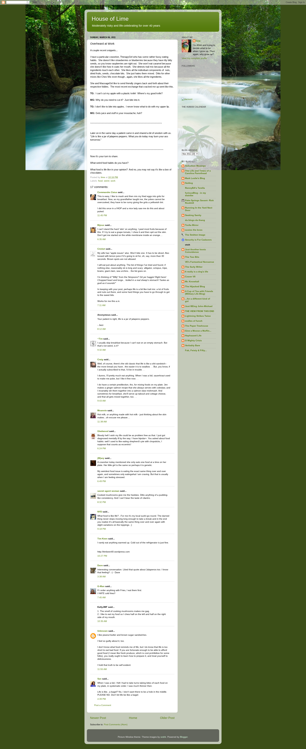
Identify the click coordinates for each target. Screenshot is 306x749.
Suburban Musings (195, 166)
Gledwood (103, 431)
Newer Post (98, 718)
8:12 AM (101, 329)
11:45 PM (102, 215)
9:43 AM (101, 401)
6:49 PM (101, 481)
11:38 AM (102, 421)
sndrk (163, 737)
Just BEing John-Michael (198, 306)
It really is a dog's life (196, 271)
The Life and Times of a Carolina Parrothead (198, 172)
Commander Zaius (107, 192)
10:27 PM (102, 556)
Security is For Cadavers (198, 240)
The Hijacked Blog (195, 286)
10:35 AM (102, 621)
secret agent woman (108, 491)
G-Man (101, 586)
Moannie (102, 410)
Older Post (167, 718)
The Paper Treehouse (196, 326)
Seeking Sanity (193, 215)
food (100, 181)
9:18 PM (101, 529)
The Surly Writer (193, 267)
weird (106, 181)
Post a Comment (102, 705)
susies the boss (193, 230)
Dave (100, 565)
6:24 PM (101, 448)
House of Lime (110, 18)
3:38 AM (101, 576)
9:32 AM (101, 350)
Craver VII (190, 276)
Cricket (101, 249)
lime (198, 41)
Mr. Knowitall (192, 281)
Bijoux (100, 225)
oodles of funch (193, 321)
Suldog (189, 183)
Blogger (184, 737)
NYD (99, 512)
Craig (100, 359)
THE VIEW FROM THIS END (199, 311)
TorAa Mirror (191, 225)
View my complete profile (194, 58)
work (113, 181)
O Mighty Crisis (193, 340)
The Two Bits (192, 257)
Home (133, 718)
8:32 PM (101, 502)
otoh (187, 245)
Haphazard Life (193, 335)
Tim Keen (102, 538)
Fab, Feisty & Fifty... (196, 350)
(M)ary (100, 458)
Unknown (102, 631)
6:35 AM (101, 239)
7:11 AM (101, 305)
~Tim (100, 339)
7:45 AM (101, 597)
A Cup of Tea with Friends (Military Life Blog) (199, 292)
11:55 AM (102, 669)
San (99, 679)
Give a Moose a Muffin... (198, 331)
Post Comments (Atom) (115, 724)
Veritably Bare (192, 345)
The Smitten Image (195, 235)
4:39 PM (101, 699)
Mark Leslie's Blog (195, 178)
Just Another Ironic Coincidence (195, 250)
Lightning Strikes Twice (198, 316)
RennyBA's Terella (195, 188)
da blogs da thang (195, 220)
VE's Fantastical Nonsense (199, 262)
